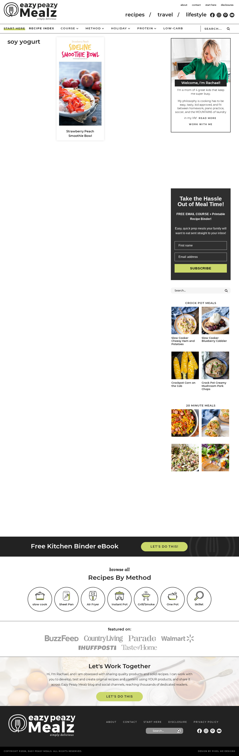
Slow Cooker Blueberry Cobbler (214, 339)
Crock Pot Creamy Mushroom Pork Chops (214, 386)
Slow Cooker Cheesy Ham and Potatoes (183, 341)
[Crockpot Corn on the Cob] (185, 366)
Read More (207, 118)
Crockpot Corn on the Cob (183, 384)
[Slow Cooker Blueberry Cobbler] (215, 321)
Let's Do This (119, 696)
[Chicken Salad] (185, 458)
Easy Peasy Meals (31, 11)
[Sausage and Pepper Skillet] (185, 423)
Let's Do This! (164, 546)
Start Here (153, 722)
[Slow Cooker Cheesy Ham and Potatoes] (185, 321)
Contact (130, 722)
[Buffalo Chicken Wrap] (215, 423)
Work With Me (200, 124)
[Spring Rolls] (215, 458)
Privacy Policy (206, 722)
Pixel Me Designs (223, 751)
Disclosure (177, 722)
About (111, 722)
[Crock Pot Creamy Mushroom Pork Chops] (215, 366)
